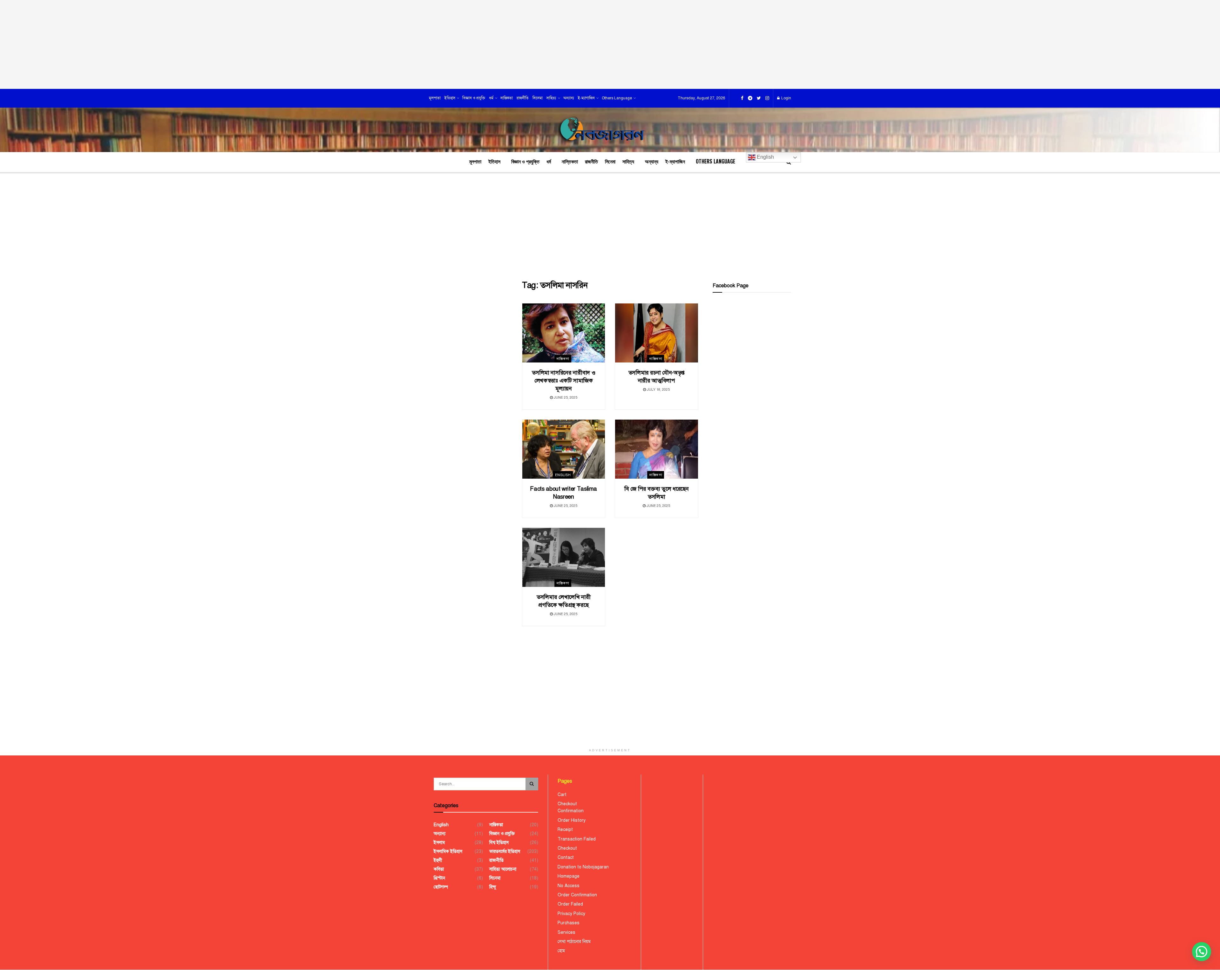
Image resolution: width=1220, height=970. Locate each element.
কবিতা (439, 869)
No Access (569, 885)
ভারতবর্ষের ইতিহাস (504, 851)
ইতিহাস (449, 98)
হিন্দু (492, 887)
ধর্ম (491, 98)
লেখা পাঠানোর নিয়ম (574, 941)
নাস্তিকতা (506, 98)
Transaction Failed (577, 839)
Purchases (569, 923)
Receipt (565, 829)
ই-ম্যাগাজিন (586, 98)
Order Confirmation (577, 895)
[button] (1201, 951)
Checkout (567, 804)
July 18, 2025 (658, 390)
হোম (561, 950)
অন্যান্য (568, 98)
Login (785, 98)
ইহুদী (438, 860)
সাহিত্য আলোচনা (502, 869)
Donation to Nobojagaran (583, 867)
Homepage (569, 876)
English (765, 157)
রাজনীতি (523, 98)
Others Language (617, 98)
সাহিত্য (551, 98)
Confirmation (571, 811)
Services (566, 932)
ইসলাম (439, 842)
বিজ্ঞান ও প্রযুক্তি (473, 98)
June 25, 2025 (565, 397)
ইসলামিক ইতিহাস (448, 851)
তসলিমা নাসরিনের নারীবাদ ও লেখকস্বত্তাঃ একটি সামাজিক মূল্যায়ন (563, 380)
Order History (572, 820)
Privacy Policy (571, 913)
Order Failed (570, 904)
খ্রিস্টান (439, 878)
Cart (562, 794)
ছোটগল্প (441, 887)
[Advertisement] (610, 44)
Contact (566, 857)
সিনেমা (537, 98)
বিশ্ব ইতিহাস (499, 842)
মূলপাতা (435, 98)
